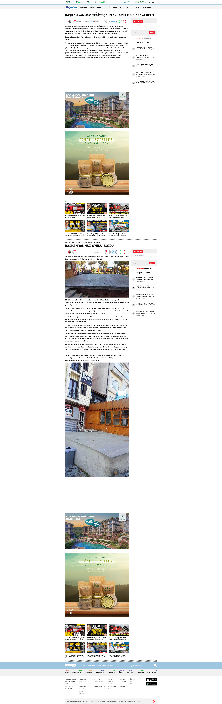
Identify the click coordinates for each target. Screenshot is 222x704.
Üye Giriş (132, 679)
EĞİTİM (122, 7)
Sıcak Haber (123, 689)
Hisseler (121, 671)
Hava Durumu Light (70, 679)
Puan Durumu (111, 671)
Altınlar (110, 679)
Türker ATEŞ (83, 679)
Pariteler (130, 671)
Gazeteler (89, 671)
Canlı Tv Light (69, 689)
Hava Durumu (100, 671)
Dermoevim (82, 681)
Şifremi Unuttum (135, 684)
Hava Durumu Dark (70, 681)
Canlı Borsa (97, 679)
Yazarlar (122, 684)
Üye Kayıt (133, 681)
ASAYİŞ (92, 7)
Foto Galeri (123, 679)
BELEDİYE (100, 7)
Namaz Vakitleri (77, 671)
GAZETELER (147, 7)
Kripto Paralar (152, 671)
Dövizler (110, 681)
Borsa (67, 671)
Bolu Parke (82, 693)
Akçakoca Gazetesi (69, 12)
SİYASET (129, 7)
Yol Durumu (140, 671)
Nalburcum (82, 686)
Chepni (81, 691)
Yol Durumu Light (70, 684)
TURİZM (137, 7)
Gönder (152, 32)
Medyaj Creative (83, 684)
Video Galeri (123, 681)
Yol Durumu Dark (69, 686)
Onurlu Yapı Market (84, 689)
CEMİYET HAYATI (112, 7)
